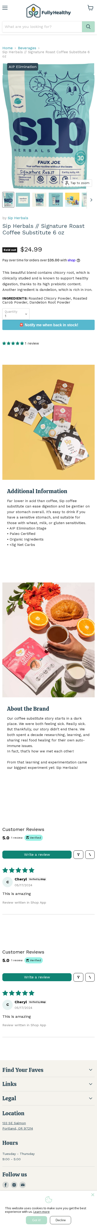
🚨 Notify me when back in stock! (48, 325)
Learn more (41, 1211)
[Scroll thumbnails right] (90, 200)
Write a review (37, 854)
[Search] (88, 26)
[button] (13, 343)
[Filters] (78, 854)
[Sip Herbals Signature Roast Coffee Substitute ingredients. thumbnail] (22, 199)
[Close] (92, 1194)
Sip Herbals (18, 218)
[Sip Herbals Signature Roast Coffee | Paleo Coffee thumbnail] (39, 199)
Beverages (27, 48)
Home (7, 48)
